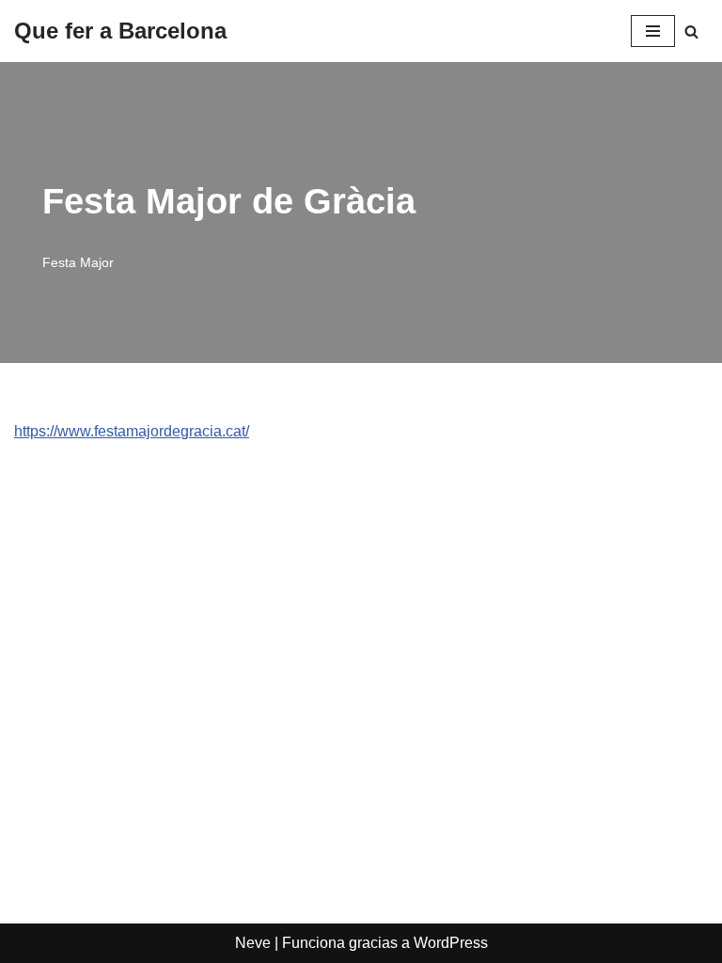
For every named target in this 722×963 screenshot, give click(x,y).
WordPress (451, 943)
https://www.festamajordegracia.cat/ (131, 431)
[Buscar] (691, 31)
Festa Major (78, 262)
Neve (253, 943)
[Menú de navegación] (653, 31)
